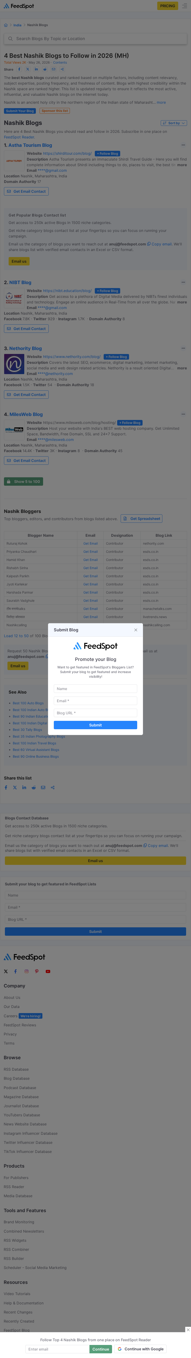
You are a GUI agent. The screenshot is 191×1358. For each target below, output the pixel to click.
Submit (95, 725)
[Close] (136, 630)
